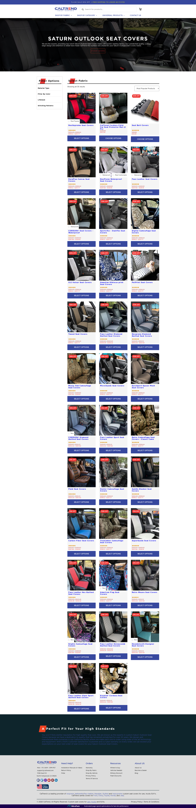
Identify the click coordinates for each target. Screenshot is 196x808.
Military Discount (116, 773)
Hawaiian (98, 794)
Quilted (105, 794)
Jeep (122, 795)
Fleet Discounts (115, 776)
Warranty (89, 768)
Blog (136, 773)
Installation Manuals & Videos (71, 768)
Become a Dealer (141, 770)
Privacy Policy (91, 776)
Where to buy (115, 768)
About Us (138, 768)
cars (88, 802)
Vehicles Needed (116, 770)
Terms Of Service (92, 778)
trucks (93, 802)
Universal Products (112, 15)
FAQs (63, 773)
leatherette (79, 794)
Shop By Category (86, 15)
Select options (81, 138)
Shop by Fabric (62, 15)
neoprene (70, 794)
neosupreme (117, 794)
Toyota (106, 795)
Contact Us (135, 15)
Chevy (100, 795)
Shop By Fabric (91, 770)
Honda (113, 795)
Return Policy (66, 770)
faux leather (88, 794)
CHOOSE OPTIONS (113, 138)
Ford (95, 795)
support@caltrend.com (45, 770)
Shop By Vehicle (91, 773)
